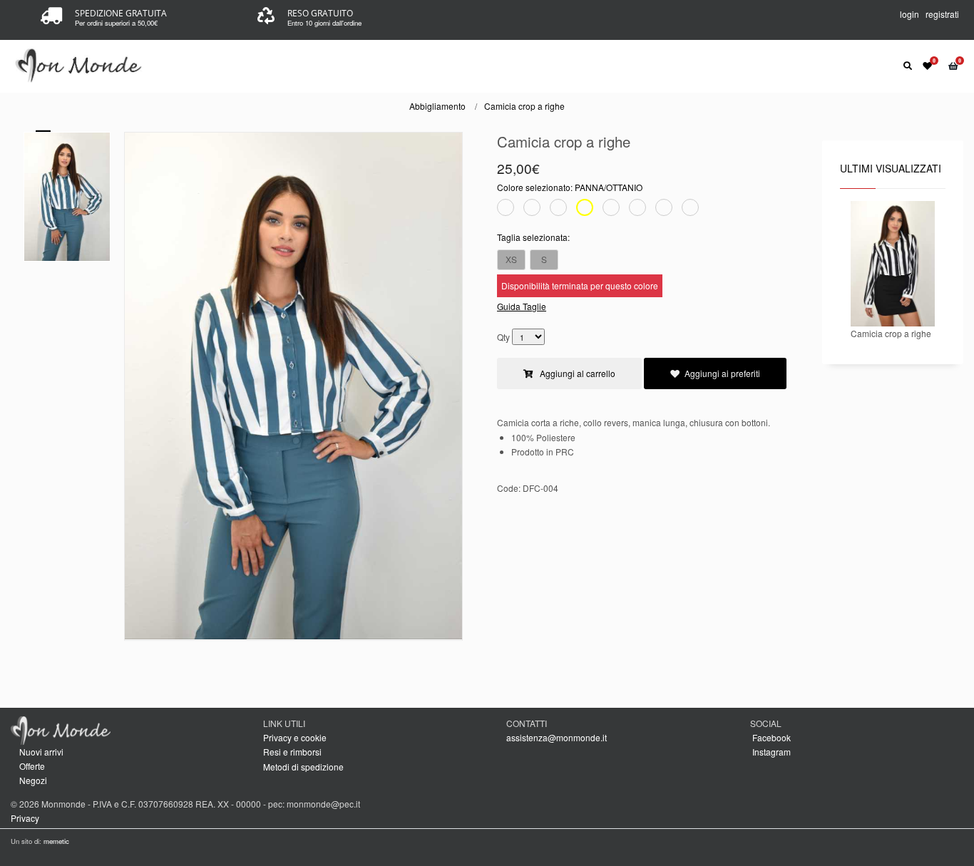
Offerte (32, 766)
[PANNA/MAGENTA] (690, 209)
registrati (942, 14)
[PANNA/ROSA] (637, 209)
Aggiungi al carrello (576, 373)
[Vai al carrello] (955, 65)
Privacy (25, 818)
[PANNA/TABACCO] (663, 209)
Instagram (770, 752)
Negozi (33, 780)
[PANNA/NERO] (531, 209)
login (909, 14)
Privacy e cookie (295, 737)
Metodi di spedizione (303, 767)
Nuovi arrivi (41, 752)
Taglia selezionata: (533, 237)
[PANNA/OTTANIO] (584, 209)
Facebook (770, 737)
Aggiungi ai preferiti (722, 373)
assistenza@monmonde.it (556, 737)
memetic (56, 841)
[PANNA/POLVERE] (611, 209)
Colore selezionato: (569, 187)
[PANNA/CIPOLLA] (558, 209)
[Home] (79, 64)
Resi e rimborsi (292, 752)
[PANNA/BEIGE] (505, 209)
